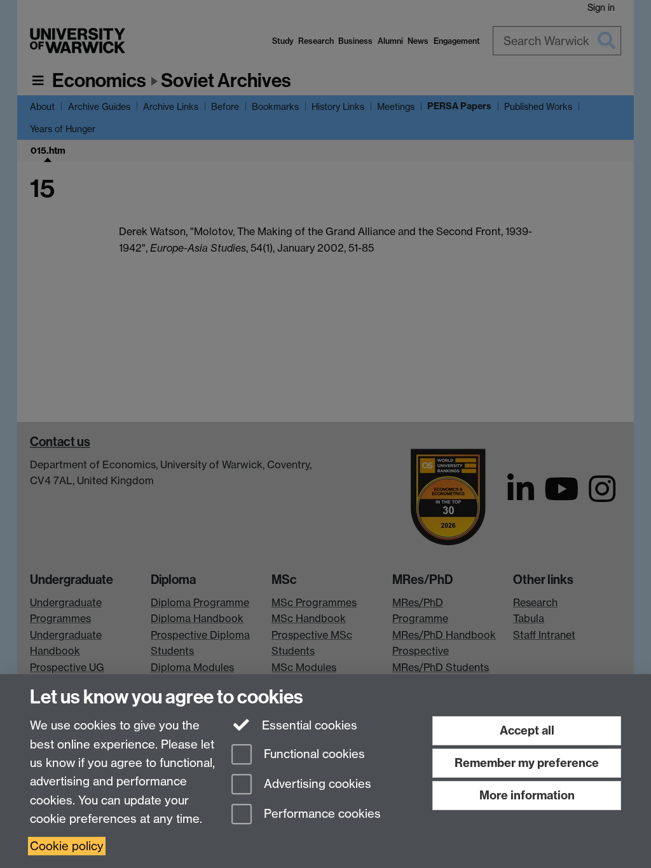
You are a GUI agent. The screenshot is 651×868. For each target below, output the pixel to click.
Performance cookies (321, 813)
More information (527, 795)
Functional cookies (313, 754)
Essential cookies (308, 725)
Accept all (527, 730)
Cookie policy (67, 846)
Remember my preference (527, 763)
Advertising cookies (316, 783)
